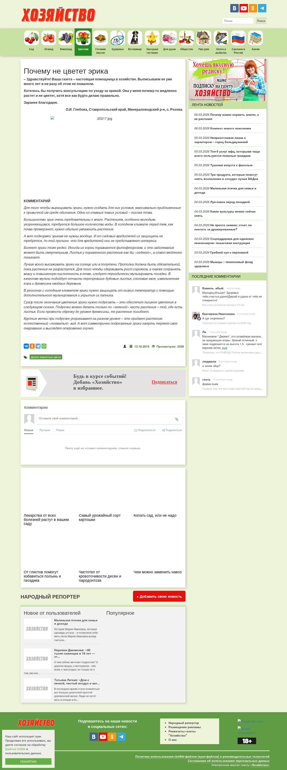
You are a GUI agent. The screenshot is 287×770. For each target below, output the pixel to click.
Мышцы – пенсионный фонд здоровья (223, 264)
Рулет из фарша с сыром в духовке (223, 370)
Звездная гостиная (152, 50)
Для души (169, 49)
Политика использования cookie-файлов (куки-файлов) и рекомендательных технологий (202, 756)
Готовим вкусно (100, 50)
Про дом (204, 49)
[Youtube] (244, 8)
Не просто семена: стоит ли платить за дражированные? (223, 227)
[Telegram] (262, 8)
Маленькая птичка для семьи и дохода (225, 190)
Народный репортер (184, 723)
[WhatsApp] (43, 346)
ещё (224, 348)
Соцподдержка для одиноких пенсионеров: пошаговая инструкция (224, 240)
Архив (255, 49)
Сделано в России (238, 50)
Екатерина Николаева (218, 314)
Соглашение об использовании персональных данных (229, 760)
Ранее (60, 430)
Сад (31, 49)
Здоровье (118, 49)
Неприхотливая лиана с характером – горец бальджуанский (221, 139)
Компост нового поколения (222, 128)
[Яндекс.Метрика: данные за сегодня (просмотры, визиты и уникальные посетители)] (250, 721)
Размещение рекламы (185, 727)
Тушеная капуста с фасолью (223, 165)
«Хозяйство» (260, 765)
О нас (173, 739)
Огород (48, 49)
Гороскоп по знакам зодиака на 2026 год (226, 323)
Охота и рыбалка (221, 50)
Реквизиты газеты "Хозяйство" (182, 733)
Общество (186, 49)
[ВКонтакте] (234, 8)
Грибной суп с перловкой (221, 252)
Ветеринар (135, 49)
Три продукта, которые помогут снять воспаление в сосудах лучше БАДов (226, 176)
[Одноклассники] (253, 8)
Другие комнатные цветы (46, 357)
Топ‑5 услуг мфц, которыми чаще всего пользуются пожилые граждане (227, 153)
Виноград (66, 49)
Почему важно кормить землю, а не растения (226, 116)
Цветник (83, 49)
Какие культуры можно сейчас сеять (225, 213)
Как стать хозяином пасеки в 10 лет (223, 305)
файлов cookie (15, 749)
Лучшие (44, 430)
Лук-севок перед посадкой (222, 202)
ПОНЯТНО (28, 761)
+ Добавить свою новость (159, 596)
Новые (28, 430)
